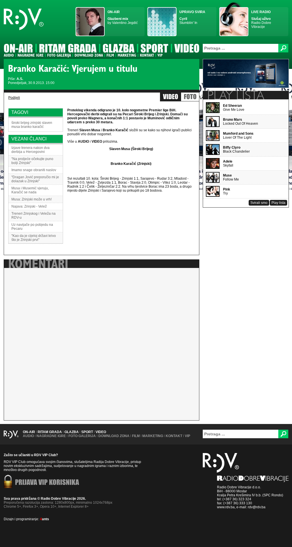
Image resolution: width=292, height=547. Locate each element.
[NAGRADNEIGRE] (30, 55)
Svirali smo (258, 203)
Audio (28, 436)
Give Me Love (233, 108)
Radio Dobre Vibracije (261, 19)
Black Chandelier (236, 149)
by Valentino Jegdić (123, 17)
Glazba (71, 432)
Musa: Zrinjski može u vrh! (31, 199)
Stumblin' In (192, 17)
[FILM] (110, 55)
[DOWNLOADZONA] (88, 55)
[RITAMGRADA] (68, 49)
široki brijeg (20, 123)
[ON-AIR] (18, 49)
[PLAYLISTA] (235, 95)
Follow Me (231, 177)
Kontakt (174, 436)
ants (44, 519)
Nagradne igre (51, 436)
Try (226, 191)
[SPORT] (155, 49)
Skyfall (228, 163)
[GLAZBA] (119, 49)
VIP (187, 436)
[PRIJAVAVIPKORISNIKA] (47, 482)
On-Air (29, 432)
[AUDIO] (9, 55)
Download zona (113, 436)
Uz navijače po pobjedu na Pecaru (32, 227)
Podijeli (14, 98)
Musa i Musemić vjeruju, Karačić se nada (30, 190)
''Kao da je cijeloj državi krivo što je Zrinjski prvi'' (33, 238)
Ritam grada (50, 432)
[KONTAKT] (147, 55)
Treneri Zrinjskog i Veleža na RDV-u (33, 216)
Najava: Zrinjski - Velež (29, 206)
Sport (87, 432)
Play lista (278, 203)
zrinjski (35, 123)
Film (136, 436)
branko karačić (32, 127)
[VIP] (160, 55)
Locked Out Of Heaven (240, 122)
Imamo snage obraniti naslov (33, 170)
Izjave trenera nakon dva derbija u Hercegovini (30, 150)
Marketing (152, 436)
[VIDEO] (187, 49)
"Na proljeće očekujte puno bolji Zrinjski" (32, 161)
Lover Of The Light (238, 136)
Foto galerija (82, 436)
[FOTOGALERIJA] (59, 55)
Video (101, 432)
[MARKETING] (126, 55)
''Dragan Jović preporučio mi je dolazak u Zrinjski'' (35, 179)
